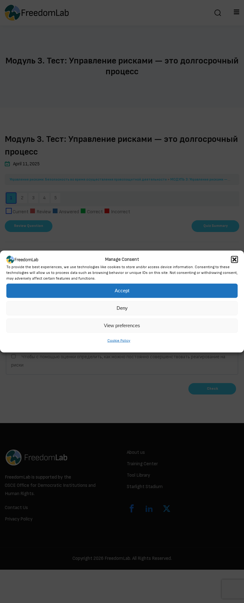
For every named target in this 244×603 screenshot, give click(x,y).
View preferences (122, 325)
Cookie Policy (118, 340)
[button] (234, 259)
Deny (122, 308)
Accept (122, 290)
